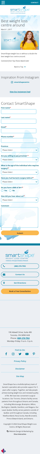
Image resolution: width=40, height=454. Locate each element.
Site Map (20, 376)
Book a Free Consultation (20, 291)
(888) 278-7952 (23, 338)
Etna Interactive (20, 434)
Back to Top (18, 67)
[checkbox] (19, 191)
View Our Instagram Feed (20, 92)
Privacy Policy (20, 361)
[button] (3, 2)
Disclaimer (20, 368)
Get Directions (20, 283)
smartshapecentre (21, 82)
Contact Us (20, 274)
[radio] (4, 191)
